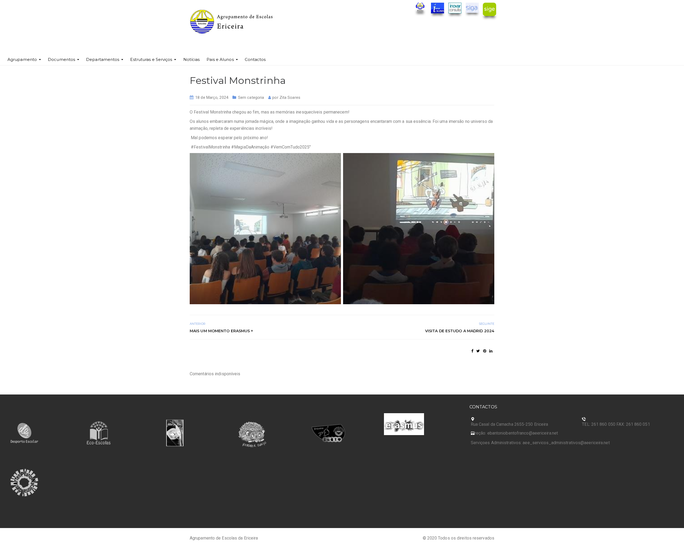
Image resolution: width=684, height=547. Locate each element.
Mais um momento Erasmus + (221, 331)
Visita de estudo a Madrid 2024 (459, 331)
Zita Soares (289, 97)
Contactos (255, 59)
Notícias (191, 59)
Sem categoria (251, 97)
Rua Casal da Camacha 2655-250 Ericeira (509, 424)
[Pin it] (484, 351)
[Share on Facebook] (472, 351)
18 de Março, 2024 (211, 97)
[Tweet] (478, 351)
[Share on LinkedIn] (490, 351)
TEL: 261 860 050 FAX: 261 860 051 (616, 424)
